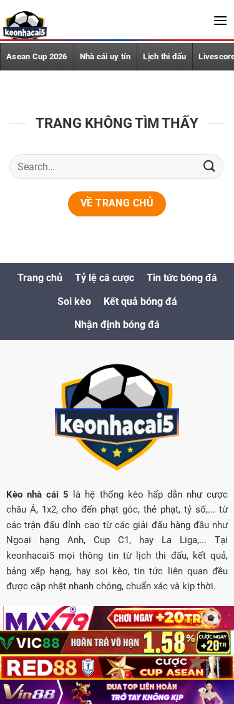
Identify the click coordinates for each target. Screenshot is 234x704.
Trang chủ (39, 278)
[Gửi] (209, 167)
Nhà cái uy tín (105, 56)
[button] (220, 20)
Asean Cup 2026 (36, 56)
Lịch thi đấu (164, 56)
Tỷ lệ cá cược (104, 278)
